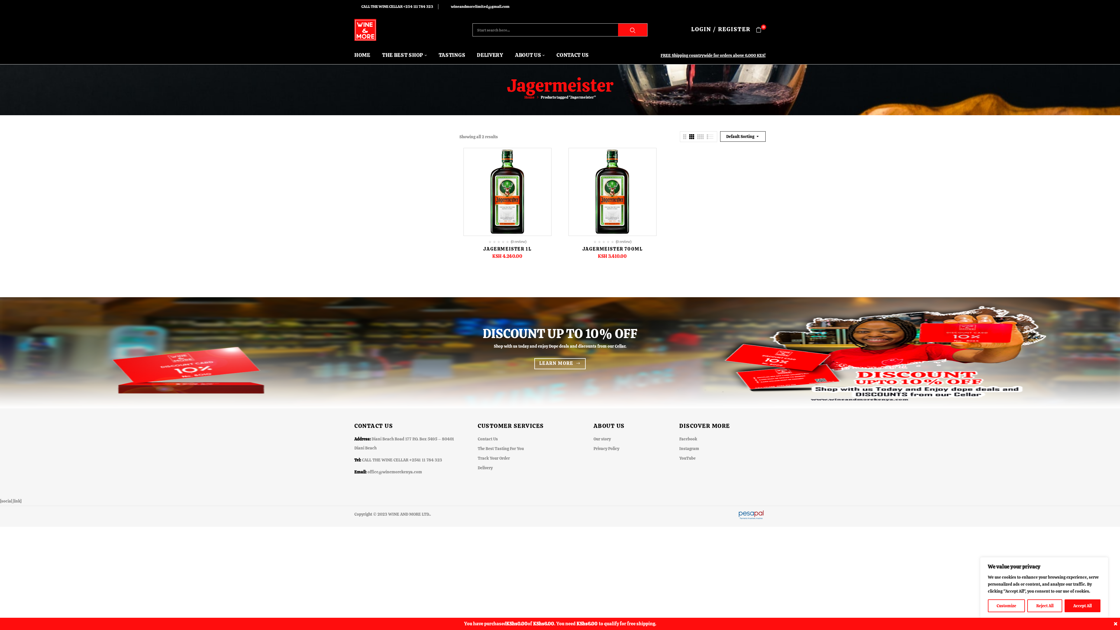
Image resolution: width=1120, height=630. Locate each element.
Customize (1006, 605)
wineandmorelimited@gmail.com (480, 6)
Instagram (689, 448)
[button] (761, 30)
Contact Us (488, 439)
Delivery (485, 467)
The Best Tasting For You (501, 448)
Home (529, 97)
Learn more (556, 363)
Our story (602, 439)
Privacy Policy (606, 448)
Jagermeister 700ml (612, 249)
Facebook (688, 439)
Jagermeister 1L (507, 249)
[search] (632, 30)
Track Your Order (494, 458)
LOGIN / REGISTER (720, 29)
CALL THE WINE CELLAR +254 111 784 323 (397, 6)
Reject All (1045, 605)
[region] (1044, 587)
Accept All (1082, 605)
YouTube (687, 458)
